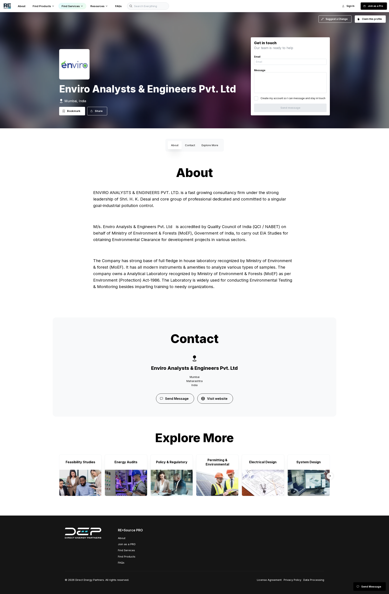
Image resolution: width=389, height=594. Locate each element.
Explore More (210, 145)
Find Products (126, 556)
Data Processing (313, 579)
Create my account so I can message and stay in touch (293, 98)
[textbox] (194, 244)
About (174, 145)
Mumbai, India (75, 101)
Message (259, 70)
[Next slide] (330, 476)
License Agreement (269, 579)
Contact (190, 145)
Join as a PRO (127, 544)
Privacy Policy (292, 579)
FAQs (121, 562)
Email (257, 56)
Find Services (126, 550)
